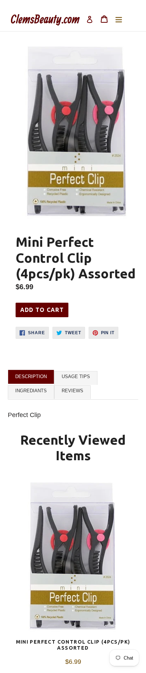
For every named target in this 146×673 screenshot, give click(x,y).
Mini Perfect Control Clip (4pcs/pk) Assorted (73, 645)
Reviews (72, 390)
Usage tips (76, 376)
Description (31, 376)
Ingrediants (31, 390)
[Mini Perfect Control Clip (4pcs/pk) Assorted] (73, 557)
